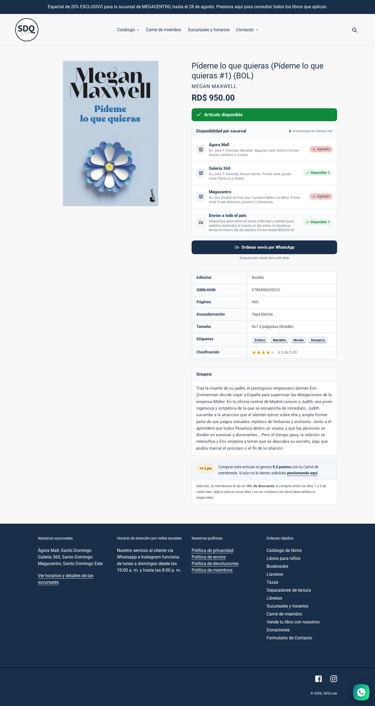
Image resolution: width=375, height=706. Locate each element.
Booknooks (277, 566)
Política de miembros (212, 570)
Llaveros (275, 574)
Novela (298, 340)
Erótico (260, 340)
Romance (318, 340)
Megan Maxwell (214, 86)
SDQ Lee (330, 693)
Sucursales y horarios (287, 606)
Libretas (274, 598)
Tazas (272, 582)
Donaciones (278, 630)
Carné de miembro (284, 614)
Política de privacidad (212, 550)
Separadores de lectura (289, 590)
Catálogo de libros (284, 550)
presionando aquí (302, 473)
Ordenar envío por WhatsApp (268, 247)
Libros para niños (283, 558)
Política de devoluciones (215, 563)
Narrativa (279, 340)
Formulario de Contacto (289, 637)
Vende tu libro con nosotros (293, 622)
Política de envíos (209, 557)
